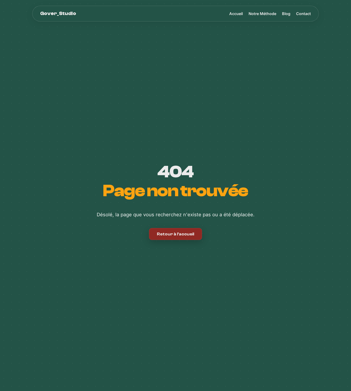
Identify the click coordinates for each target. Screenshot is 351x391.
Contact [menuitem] (303, 13)
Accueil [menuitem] (236, 13)
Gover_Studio (58, 13)
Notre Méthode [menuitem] (262, 13)
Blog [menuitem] (286, 13)
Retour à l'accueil (175, 234)
